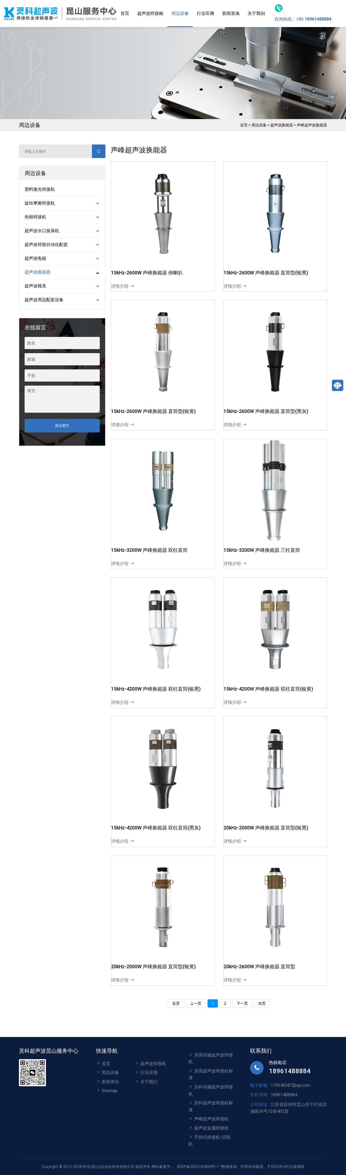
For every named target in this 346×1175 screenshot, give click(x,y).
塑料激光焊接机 (40, 189)
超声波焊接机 (150, 13)
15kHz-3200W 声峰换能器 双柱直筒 (149, 550)
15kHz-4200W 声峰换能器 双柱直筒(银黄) (268, 689)
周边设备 (180, 13)
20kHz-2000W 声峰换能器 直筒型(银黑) (266, 828)
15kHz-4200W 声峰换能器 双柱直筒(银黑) (156, 689)
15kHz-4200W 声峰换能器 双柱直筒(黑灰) (156, 828)
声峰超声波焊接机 (211, 1118)
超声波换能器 (281, 125)
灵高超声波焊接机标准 (210, 1074)
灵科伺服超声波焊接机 (210, 1090)
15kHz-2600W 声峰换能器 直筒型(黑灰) (266, 411)
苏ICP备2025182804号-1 (198, 1166)
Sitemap (110, 1090)
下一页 (242, 1003)
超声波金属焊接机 (211, 1128)
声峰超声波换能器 (312, 125)
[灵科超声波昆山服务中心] (60, 13)
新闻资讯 (230, 13)
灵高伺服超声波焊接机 (210, 1058)
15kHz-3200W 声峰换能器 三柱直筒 (262, 550)
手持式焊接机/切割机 (209, 1141)
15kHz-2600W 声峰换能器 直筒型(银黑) (266, 272)
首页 (125, 13)
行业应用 (205, 13)
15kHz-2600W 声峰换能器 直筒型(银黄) (153, 411)
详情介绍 (119, 286)
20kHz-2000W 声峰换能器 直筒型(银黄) (153, 966)
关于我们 (256, 13)
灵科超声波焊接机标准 (210, 1106)
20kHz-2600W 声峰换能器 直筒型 (259, 966)
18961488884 (290, 1071)
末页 (262, 1003)
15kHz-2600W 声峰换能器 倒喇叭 (147, 272)
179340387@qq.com (290, 1085)
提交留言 (62, 426)
